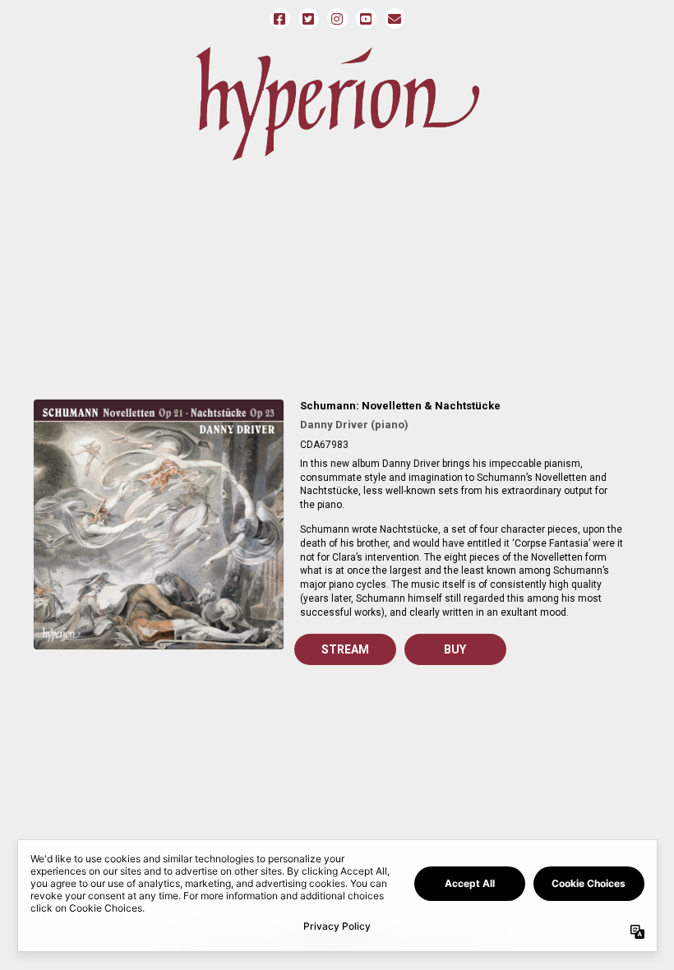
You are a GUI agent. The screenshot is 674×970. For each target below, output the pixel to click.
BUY (455, 649)
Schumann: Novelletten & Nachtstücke (400, 406)
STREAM (345, 649)
